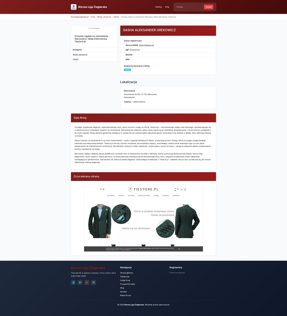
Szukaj (209, 7)
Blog (167, 7)
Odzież (116, 17)
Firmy (93, 17)
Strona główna (126, 273)
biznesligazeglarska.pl (80, 17)
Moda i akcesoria (104, 17)
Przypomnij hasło (127, 284)
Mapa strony (125, 295)
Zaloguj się (124, 276)
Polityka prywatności (177, 273)
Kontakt (123, 292)
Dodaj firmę (125, 280)
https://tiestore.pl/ (146, 45)
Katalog (158, 7)
